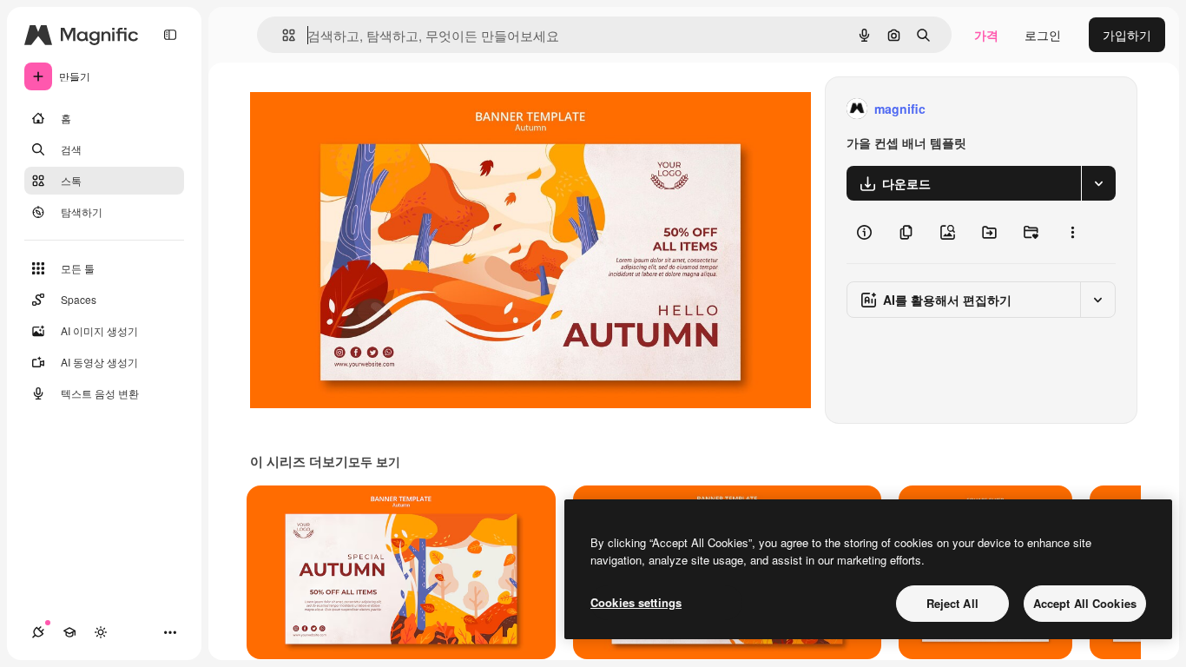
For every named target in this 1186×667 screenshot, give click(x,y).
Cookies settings (636, 602)
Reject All (952, 603)
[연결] (38, 632)
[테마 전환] (101, 632)
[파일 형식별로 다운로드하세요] (1098, 183)
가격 (986, 34)
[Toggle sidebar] (170, 35)
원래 (350, 109)
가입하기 (1127, 34)
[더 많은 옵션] (1072, 232)
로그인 (1043, 34)
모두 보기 (374, 461)
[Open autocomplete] (282, 35)
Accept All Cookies (1085, 603)
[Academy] (69, 632)
